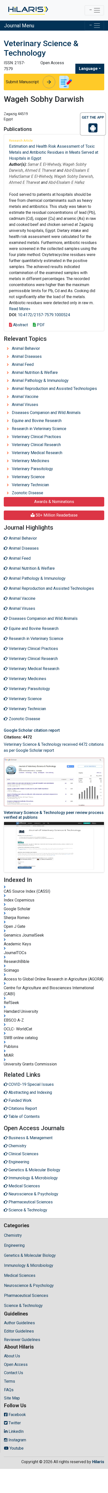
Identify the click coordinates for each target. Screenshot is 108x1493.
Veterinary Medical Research (37, 452)
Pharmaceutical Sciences (26, 1295)
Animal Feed (23, 364)
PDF (40, 324)
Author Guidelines (19, 1322)
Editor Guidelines (19, 1331)
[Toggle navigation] (94, 10)
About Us (12, 1356)
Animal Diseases (27, 356)
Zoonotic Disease (27, 492)
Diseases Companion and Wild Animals (46, 412)
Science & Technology (23, 1305)
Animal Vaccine (25, 396)
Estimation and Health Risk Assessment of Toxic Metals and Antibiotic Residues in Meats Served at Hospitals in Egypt (53, 152)
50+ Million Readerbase (56, 515)
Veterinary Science (28, 476)
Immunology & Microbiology (28, 1265)
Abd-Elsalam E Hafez (66, 182)
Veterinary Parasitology (32, 468)
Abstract (20, 324)
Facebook (17, 1414)
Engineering (14, 1245)
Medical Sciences (19, 1275)
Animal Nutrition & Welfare (35, 372)
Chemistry (13, 1235)
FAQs (9, 1389)
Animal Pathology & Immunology (40, 380)
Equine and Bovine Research (37, 420)
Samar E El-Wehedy (44, 164)
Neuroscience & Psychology (29, 1285)
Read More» (19, 308)
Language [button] (88, 68)
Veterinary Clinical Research (36, 444)
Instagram (17, 1440)
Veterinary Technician (30, 484)
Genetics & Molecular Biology (30, 1255)
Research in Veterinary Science (39, 428)
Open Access (16, 1364)
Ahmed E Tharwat (40, 170)
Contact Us (13, 1372)
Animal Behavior (26, 348)
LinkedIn (16, 1431)
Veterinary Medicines (30, 460)
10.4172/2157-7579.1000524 (44, 314)
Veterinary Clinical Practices (36, 436)
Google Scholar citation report (32, 730)
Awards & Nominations (54, 501)
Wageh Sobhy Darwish (73, 176)
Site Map (12, 1398)
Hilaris (98, 1461)
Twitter (14, 1423)
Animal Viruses (25, 404)
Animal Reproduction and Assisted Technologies (54, 388)
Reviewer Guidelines (22, 1339)
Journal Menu (19, 26)
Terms (9, 1381)
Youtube (16, 1448)
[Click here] (27, 10)
